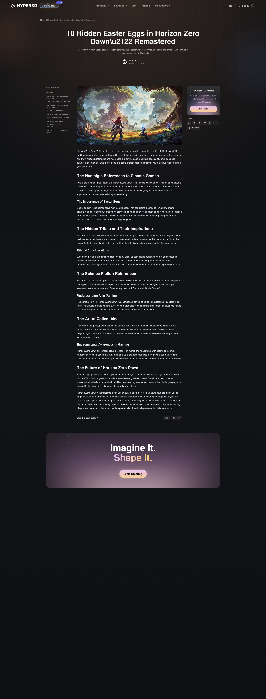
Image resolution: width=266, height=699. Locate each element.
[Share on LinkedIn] (194, 123)
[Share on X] (189, 123)
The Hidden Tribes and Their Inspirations (57, 106)
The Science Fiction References (58, 114)
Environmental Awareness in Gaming (58, 125)
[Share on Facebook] (200, 123)
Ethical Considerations (55, 110)
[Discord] (230, 5)
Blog (42, 20)
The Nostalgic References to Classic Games (57, 97)
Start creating (203, 108)
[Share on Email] (215, 123)
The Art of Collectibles (54, 121)
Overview (49, 92)
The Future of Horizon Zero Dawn (56, 131)
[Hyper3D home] (24, 5)
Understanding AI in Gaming (58, 117)
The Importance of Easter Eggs (59, 101)
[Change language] (252, 5)
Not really (176, 418)
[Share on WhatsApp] (210, 123)
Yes (166, 418)
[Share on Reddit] (205, 123)
